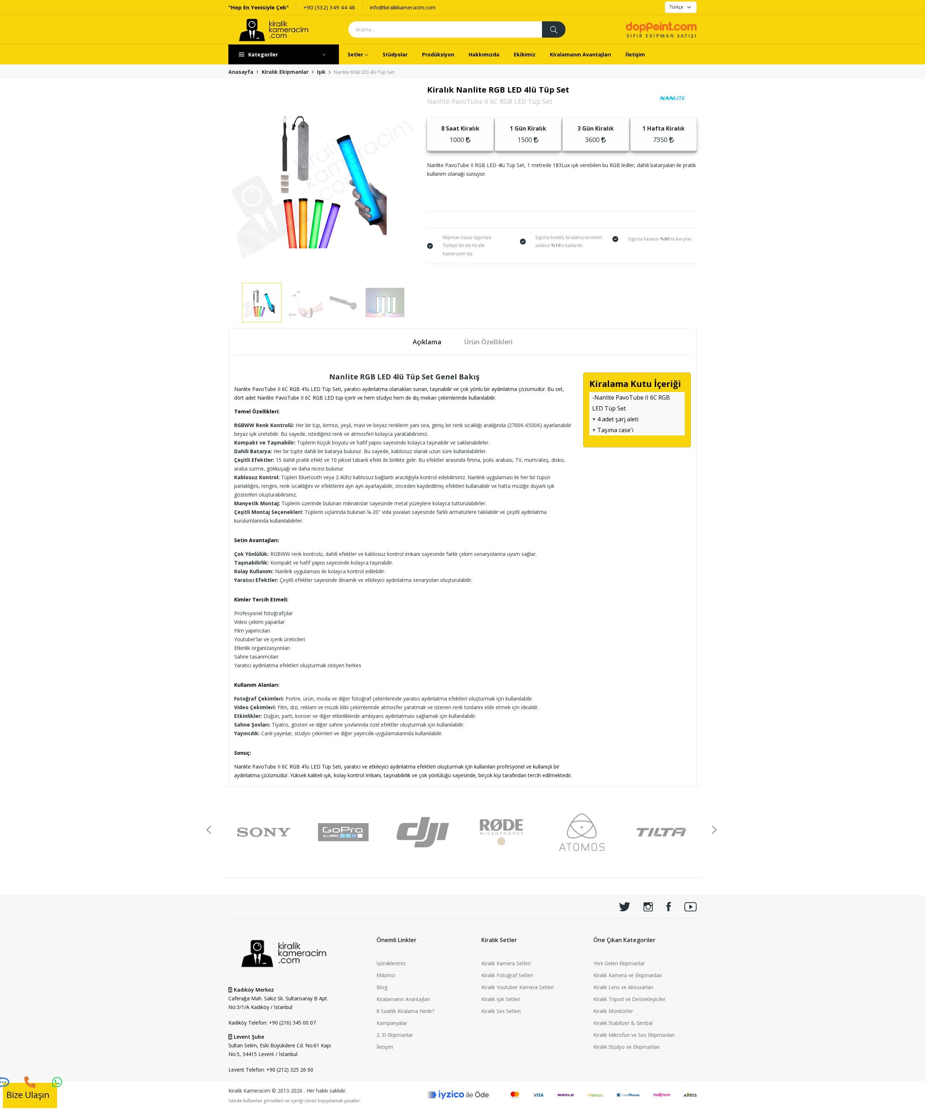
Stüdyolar (395, 54)
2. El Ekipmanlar (395, 1034)
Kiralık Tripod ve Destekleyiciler (629, 999)
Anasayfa (240, 71)
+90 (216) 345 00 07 (292, 1022)
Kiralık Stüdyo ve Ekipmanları (626, 1046)
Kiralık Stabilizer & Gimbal (623, 1023)
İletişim (635, 54)
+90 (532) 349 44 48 (329, 7)
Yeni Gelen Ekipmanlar (619, 963)
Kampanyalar (392, 1023)
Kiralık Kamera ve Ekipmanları (627, 975)
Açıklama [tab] (427, 341)
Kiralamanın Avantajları (580, 54)
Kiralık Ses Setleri (501, 1011)
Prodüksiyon (438, 54)
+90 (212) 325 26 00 (289, 1069)
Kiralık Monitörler (613, 1011)
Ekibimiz (524, 54)
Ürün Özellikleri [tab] (488, 341)
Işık (321, 71)
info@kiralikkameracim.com (403, 7)
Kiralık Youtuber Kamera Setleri (517, 987)
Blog (382, 987)
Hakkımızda (484, 54)
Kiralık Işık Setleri (500, 999)
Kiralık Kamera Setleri (506, 963)
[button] (714, 830)
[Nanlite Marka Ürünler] (672, 98)
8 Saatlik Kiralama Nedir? (405, 1011)
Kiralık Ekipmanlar (285, 71)
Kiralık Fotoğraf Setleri (507, 975)
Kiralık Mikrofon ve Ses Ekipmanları (634, 1034)
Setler (355, 54)
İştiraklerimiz (391, 963)
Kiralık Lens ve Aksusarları (623, 987)
